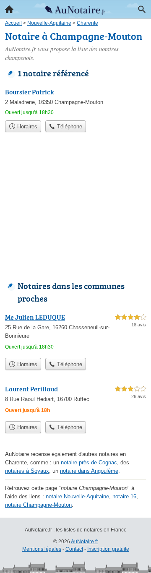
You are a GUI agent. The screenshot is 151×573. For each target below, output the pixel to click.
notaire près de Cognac (89, 462)
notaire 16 (124, 496)
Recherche (142, 9)
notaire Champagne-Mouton (38, 505)
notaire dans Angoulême (89, 471)
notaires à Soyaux (27, 471)
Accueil (9, 9)
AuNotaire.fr (84, 541)
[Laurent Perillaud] (75, 400)
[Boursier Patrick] (75, 101)
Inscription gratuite (108, 549)
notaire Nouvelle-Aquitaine (77, 496)
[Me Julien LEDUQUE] (75, 333)
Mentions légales (41, 549)
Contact (74, 549)
